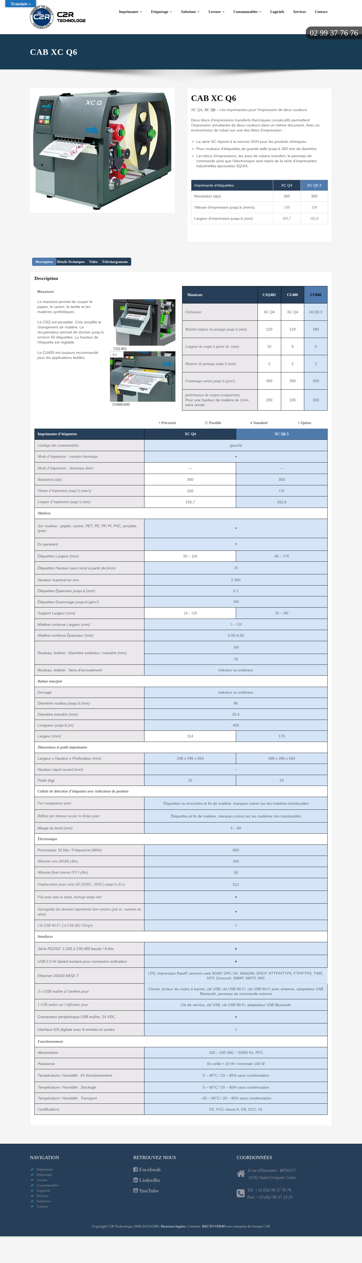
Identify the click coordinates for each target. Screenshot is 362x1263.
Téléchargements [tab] (115, 262)
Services (299, 12)
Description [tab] (44, 262)
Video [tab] (93, 262)
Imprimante (128, 12)
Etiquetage (159, 12)
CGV (154, 1226)
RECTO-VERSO (214, 1226)
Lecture (215, 12)
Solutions (188, 12)
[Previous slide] (35, 150)
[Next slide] (169, 150)
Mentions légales (173, 1226)
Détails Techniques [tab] (71, 262)
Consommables (245, 12)
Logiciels (277, 12)
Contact (321, 12)
